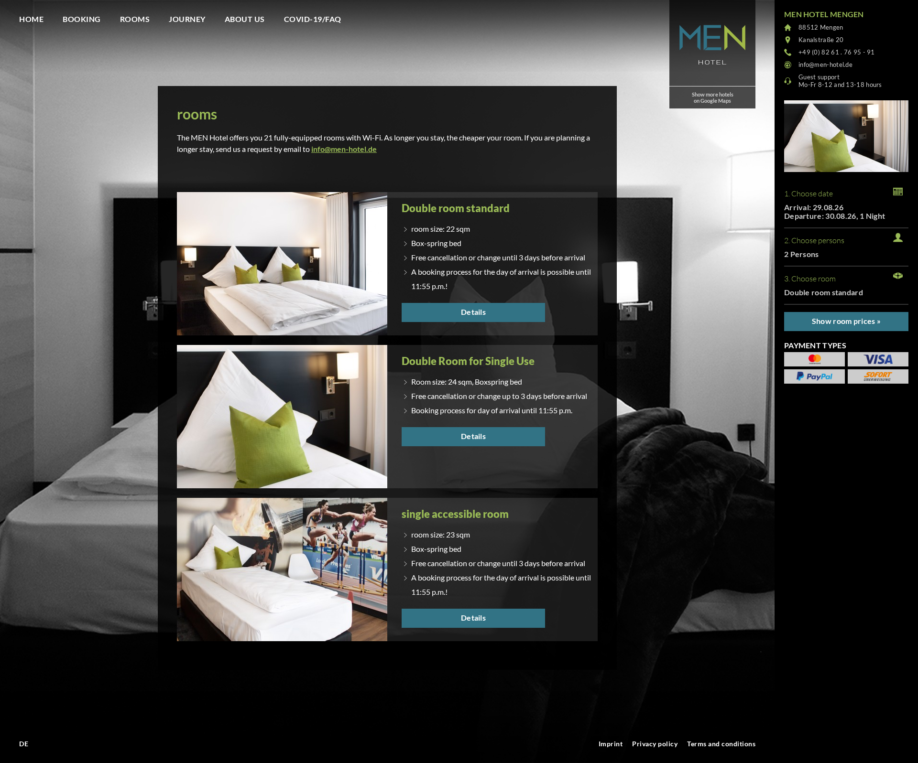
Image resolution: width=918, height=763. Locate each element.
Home (31, 18)
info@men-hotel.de (344, 148)
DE (23, 744)
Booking (82, 18)
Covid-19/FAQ (312, 18)
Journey (187, 18)
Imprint (611, 744)
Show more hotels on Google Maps (712, 97)
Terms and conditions (721, 744)
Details (473, 311)
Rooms (135, 18)
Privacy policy (655, 744)
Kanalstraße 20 (820, 39)
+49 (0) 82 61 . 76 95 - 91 (836, 52)
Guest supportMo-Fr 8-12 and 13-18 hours (840, 80)
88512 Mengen (820, 27)
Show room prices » (846, 320)
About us (245, 18)
